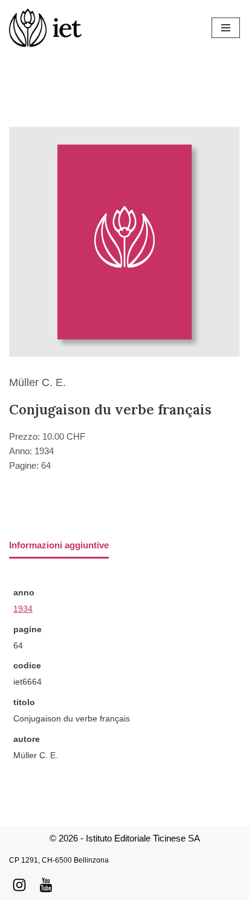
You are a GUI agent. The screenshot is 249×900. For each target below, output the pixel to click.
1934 (23, 608)
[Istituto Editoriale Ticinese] (45, 27)
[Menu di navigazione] (226, 27)
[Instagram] (19, 885)
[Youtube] (46, 885)
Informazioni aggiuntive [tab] (59, 545)
